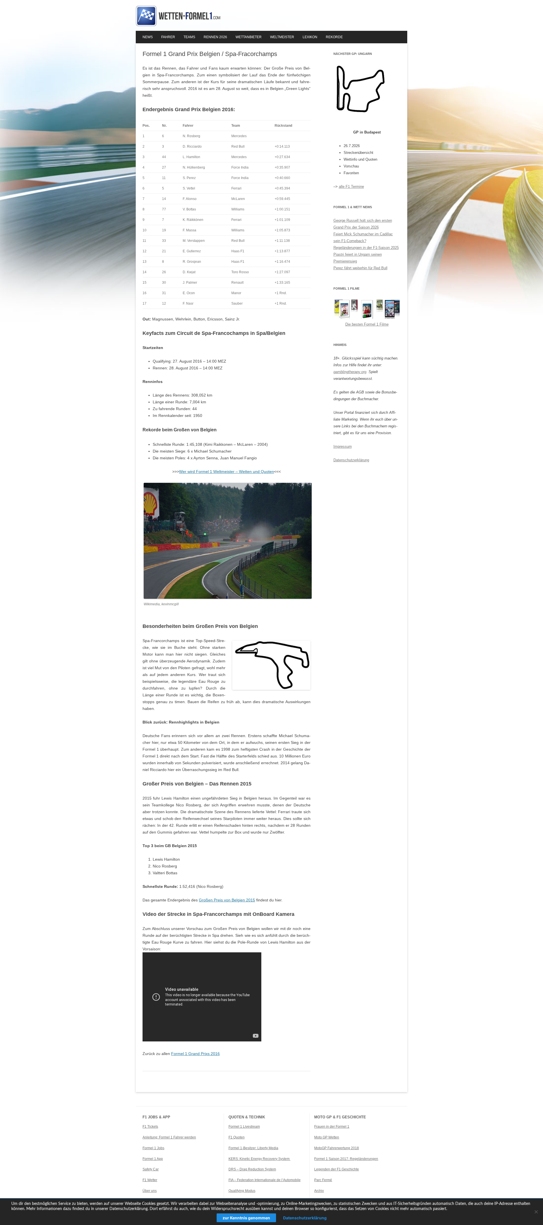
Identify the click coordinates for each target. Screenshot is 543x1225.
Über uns (150, 1191)
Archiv (319, 1191)
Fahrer (168, 37)
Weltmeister (282, 37)
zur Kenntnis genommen (246, 1217)
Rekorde (334, 37)
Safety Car (151, 1169)
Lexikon (310, 37)
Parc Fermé (323, 1180)
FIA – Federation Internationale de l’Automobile (265, 1180)
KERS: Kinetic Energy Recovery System (259, 1159)
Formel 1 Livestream (244, 1127)
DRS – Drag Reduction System (252, 1169)
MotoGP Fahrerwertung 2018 (336, 1148)
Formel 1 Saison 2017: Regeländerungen (346, 1159)
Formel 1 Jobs (153, 1148)
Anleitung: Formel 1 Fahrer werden (169, 1137)
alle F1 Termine (351, 186)
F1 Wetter (150, 1180)
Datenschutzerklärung (351, 460)
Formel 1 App (153, 1159)
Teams (189, 37)
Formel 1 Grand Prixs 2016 (195, 1053)
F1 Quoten (237, 1137)
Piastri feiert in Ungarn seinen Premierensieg (357, 257)
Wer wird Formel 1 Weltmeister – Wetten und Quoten (226, 471)
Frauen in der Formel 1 (331, 1127)
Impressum (342, 446)
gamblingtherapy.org (349, 372)
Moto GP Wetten (326, 1137)
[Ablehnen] (536, 1212)
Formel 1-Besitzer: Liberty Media (253, 1148)
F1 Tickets (150, 1127)
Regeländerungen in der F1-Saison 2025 (366, 248)
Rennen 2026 (215, 37)
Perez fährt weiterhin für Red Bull (360, 268)
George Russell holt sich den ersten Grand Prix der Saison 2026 (362, 223)
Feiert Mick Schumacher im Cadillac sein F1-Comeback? (363, 237)
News (148, 37)
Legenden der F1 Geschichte (336, 1169)
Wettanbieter (249, 37)
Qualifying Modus (242, 1191)
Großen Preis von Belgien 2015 (227, 900)
